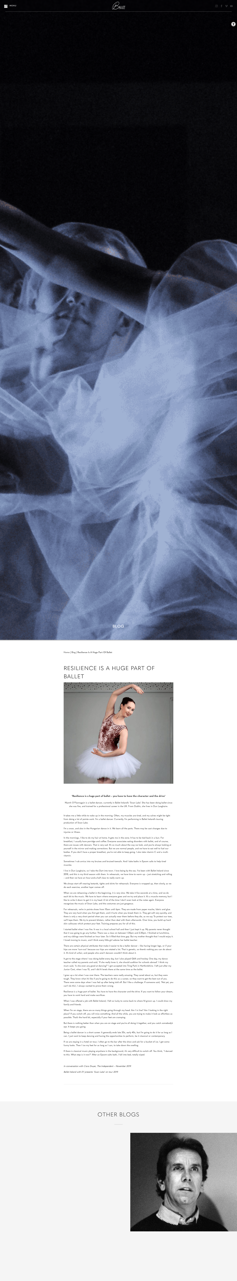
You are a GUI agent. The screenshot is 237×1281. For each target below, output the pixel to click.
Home (67, 652)
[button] (233, 24)
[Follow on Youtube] (231, 6)
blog (73, 652)
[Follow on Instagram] (216, 6)
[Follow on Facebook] (221, 6)
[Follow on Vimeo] (226, 6)
